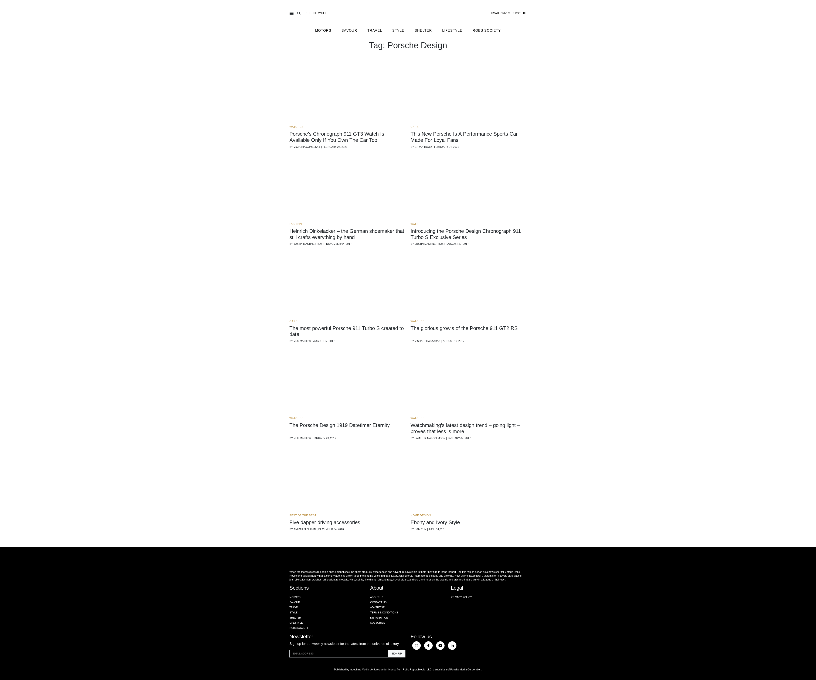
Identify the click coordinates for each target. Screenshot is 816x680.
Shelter (423, 30)
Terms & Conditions (384, 612)
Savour (349, 30)
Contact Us (378, 602)
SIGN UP (396, 653)
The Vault (319, 13)
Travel (374, 30)
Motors (323, 30)
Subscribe (377, 622)
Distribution (379, 617)
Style (398, 30)
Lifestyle (452, 30)
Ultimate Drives (499, 13)
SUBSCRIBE (519, 13)
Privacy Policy (461, 597)
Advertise (377, 607)
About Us (376, 597)
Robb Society (487, 30)
